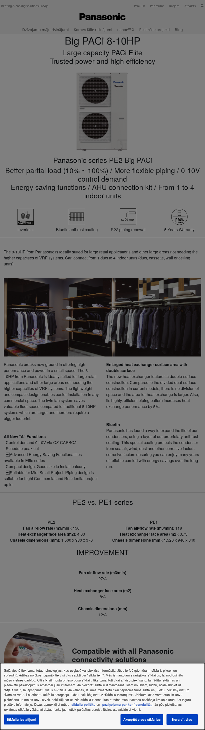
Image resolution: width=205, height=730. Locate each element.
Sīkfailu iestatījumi (21, 719)
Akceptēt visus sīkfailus (141, 719)
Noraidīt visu (182, 719)
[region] (102, 696)
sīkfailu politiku (84, 704)
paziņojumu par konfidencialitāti (127, 704)
